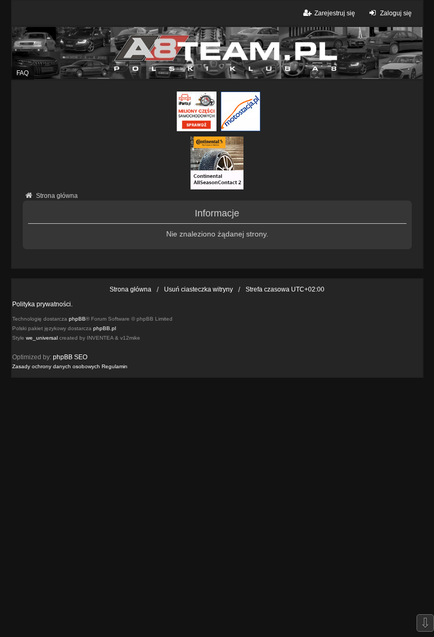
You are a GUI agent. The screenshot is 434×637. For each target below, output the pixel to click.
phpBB (77, 319)
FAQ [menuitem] (22, 73)
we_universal (42, 338)
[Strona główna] (217, 53)
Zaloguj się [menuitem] (395, 13)
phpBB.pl (104, 328)
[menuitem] (56, 366)
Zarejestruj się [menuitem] (334, 13)
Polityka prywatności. (42, 304)
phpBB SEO (70, 357)
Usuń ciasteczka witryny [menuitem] (198, 289)
